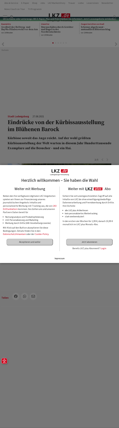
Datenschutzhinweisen (14, 234)
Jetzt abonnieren (89, 242)
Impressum (60, 258)
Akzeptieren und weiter (29, 242)
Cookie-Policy (41, 234)
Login (103, 248)
